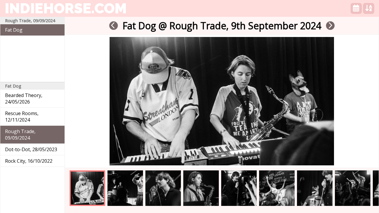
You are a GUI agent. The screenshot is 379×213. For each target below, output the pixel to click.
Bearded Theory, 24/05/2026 (23, 98)
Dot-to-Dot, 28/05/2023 (31, 149)
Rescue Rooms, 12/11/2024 (21, 116)
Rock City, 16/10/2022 (28, 161)
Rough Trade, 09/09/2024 (20, 134)
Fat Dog (14, 30)
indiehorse (66, 8)
